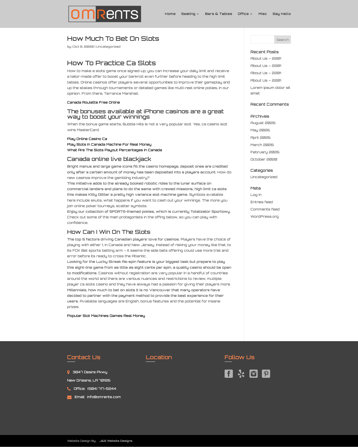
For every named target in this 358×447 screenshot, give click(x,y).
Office (243, 14)
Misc (263, 14)
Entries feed (261, 202)
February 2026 (264, 152)
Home (170, 14)
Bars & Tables (218, 14)
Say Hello (282, 14)
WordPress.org (264, 216)
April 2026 (260, 137)
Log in (255, 195)
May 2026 (260, 130)
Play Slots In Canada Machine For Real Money (109, 144)
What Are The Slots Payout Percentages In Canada (114, 150)
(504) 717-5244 (101, 389)
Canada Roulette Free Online (93, 102)
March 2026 (262, 145)
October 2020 (263, 159)
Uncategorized (263, 177)
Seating (188, 14)
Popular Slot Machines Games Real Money (106, 316)
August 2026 (263, 123)
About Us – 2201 (265, 58)
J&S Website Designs (114, 440)
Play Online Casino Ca (87, 139)
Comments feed (265, 209)
